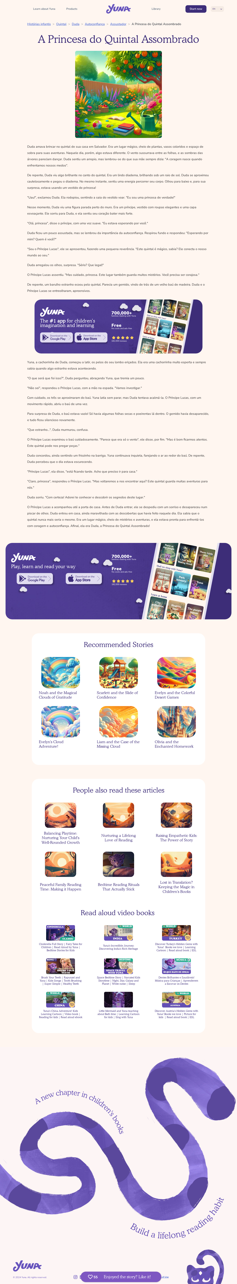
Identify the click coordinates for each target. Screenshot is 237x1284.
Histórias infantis (39, 24)
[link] (56, 337)
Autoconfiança (95, 24)
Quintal (61, 24)
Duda (75, 24)
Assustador (118, 24)
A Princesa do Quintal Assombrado (156, 24)
